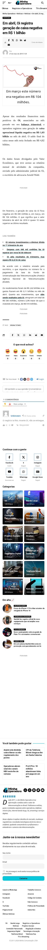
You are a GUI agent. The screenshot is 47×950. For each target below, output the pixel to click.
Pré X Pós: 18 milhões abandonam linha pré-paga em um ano (33, 771)
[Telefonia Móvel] (34, 569)
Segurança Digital (13, 553)
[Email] (9, 45)
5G (6, 501)
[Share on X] (13, 40)
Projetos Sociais (12, 536)
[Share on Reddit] (25, 40)
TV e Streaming (12, 589)
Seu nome (6, 853)
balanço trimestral (31, 124)
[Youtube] (9, 474)
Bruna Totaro (15, 325)
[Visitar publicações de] (5, 52)
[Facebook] (9, 460)
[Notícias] (34, 587)
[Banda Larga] (34, 498)
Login (41, 379)
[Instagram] (37, 460)
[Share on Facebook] (9, 40)
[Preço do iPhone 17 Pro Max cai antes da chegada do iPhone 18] (7, 608)
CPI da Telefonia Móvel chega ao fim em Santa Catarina (34, 752)
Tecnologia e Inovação (22, 616)
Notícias (7, 18)
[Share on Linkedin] (21, 40)
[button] (5, 2)
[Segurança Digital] (13, 551)
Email (5, 862)
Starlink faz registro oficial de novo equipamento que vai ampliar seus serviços (27, 621)
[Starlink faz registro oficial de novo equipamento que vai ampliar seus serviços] (7, 620)
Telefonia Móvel (33, 571)
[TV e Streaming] (13, 587)
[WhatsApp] (23, 474)
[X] (23, 460)
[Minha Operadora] (23, 3)
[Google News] (37, 474)
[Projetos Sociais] (13, 534)
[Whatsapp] (25, 790)
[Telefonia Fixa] (13, 569)
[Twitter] (38, 790)
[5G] (13, 498)
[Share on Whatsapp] (17, 40)
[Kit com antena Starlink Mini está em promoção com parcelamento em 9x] (7, 644)
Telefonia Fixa (11, 571)
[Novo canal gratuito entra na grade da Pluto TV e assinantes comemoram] (7, 632)
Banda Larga (32, 501)
